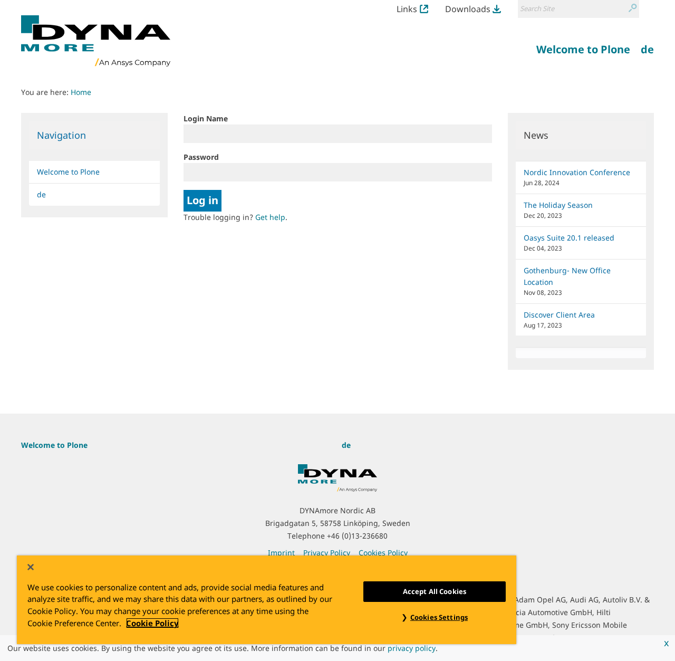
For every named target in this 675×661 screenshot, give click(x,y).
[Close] (30, 567)
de (41, 194)
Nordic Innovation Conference (577, 172)
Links (407, 9)
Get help (270, 217)
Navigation (61, 135)
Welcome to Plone (68, 172)
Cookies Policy (383, 553)
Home (81, 92)
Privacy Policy (326, 553)
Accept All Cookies (434, 591)
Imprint (281, 553)
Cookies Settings (439, 617)
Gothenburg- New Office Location (567, 276)
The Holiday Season (558, 205)
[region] (266, 599)
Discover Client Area (559, 315)
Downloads (467, 9)
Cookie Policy (152, 623)
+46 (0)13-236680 (357, 536)
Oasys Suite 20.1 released (569, 238)
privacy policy (412, 648)
